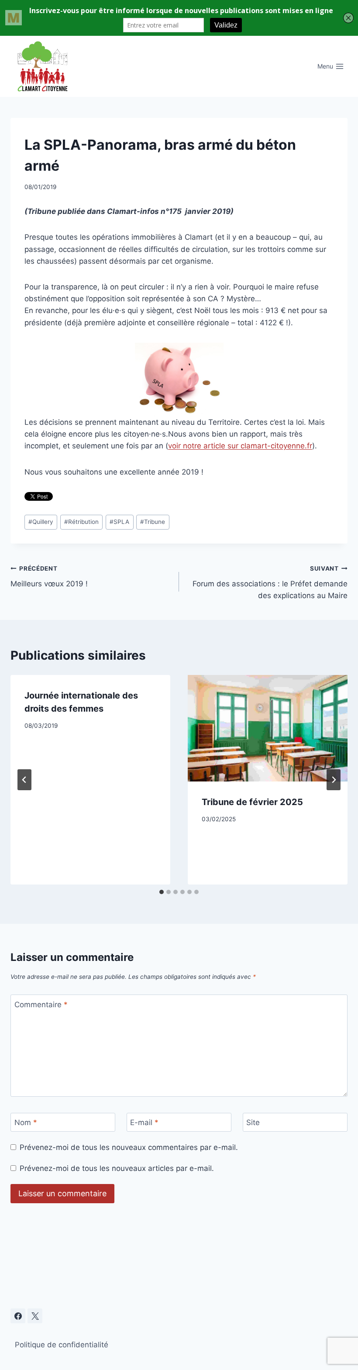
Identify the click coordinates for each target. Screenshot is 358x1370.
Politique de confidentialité (61, 1344)
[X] (35, 1315)
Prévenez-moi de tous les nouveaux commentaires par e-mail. (129, 1147)
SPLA (119, 521)
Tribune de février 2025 (252, 802)
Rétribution (81, 521)
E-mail (144, 1122)
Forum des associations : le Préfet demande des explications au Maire (270, 582)
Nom (25, 1122)
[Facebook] (17, 1315)
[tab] (161, 892)
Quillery (40, 521)
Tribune (152, 521)
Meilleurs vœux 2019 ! (49, 576)
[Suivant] (334, 779)
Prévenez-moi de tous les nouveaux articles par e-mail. (117, 1168)
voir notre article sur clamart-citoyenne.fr (240, 445)
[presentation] (268, 728)
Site (253, 1122)
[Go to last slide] (24, 779)
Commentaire (41, 1004)
